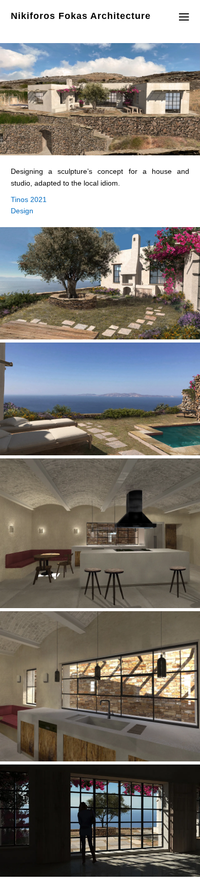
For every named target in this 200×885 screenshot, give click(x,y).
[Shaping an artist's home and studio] (100, 336)
